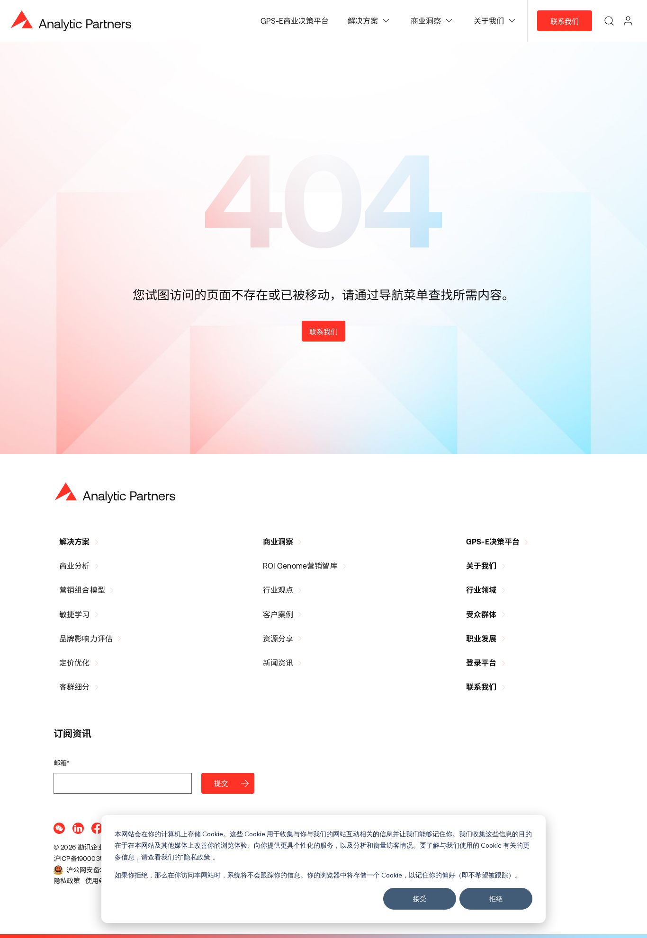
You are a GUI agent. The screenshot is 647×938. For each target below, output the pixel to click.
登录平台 (481, 662)
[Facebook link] (97, 828)
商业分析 (74, 565)
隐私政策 (67, 881)
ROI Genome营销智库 (300, 565)
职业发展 (481, 638)
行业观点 (278, 590)
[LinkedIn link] (78, 828)
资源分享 (278, 638)
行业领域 (481, 590)
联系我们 (564, 22)
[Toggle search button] (609, 21)
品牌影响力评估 (86, 638)
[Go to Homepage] (115, 492)
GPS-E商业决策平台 (295, 21)
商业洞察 (278, 541)
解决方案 (74, 541)
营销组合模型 (82, 590)
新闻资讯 (278, 662)
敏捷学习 (74, 614)
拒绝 (496, 898)
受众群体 (481, 614)
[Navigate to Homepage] (71, 20)
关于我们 (481, 565)
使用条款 (98, 881)
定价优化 (74, 662)
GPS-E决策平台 (493, 541)
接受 (419, 898)
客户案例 (278, 614)
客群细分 (74, 687)
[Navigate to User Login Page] (628, 21)
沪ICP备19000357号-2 (87, 858)
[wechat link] (59, 828)
